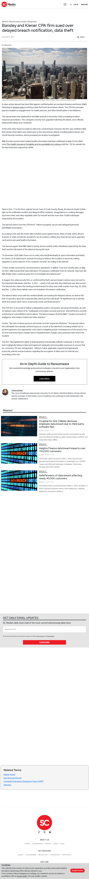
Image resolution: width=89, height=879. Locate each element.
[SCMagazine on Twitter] (44, 832)
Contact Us (48, 843)
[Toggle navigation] (65, 4)
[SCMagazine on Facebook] (39, 832)
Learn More (44, 379)
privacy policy (22, 876)
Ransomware (14, 21)
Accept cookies (77, 870)
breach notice (19, 107)
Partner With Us (66, 855)
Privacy (62, 843)
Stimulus (7, 785)
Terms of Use (40, 636)
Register (84, 4)
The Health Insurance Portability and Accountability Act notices (34, 144)
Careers (56, 843)
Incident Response (29, 21)
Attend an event (43, 855)
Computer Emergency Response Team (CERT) (24, 781)
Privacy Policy (50, 636)
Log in (75, 4)
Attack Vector (9, 774)
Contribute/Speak (31, 855)
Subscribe (44, 642)
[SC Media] (8, 4)
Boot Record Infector (13, 778)
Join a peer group (55, 855)
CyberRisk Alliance (37, 843)
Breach (5, 21)
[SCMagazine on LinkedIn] (50, 832)
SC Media (27, 843)
